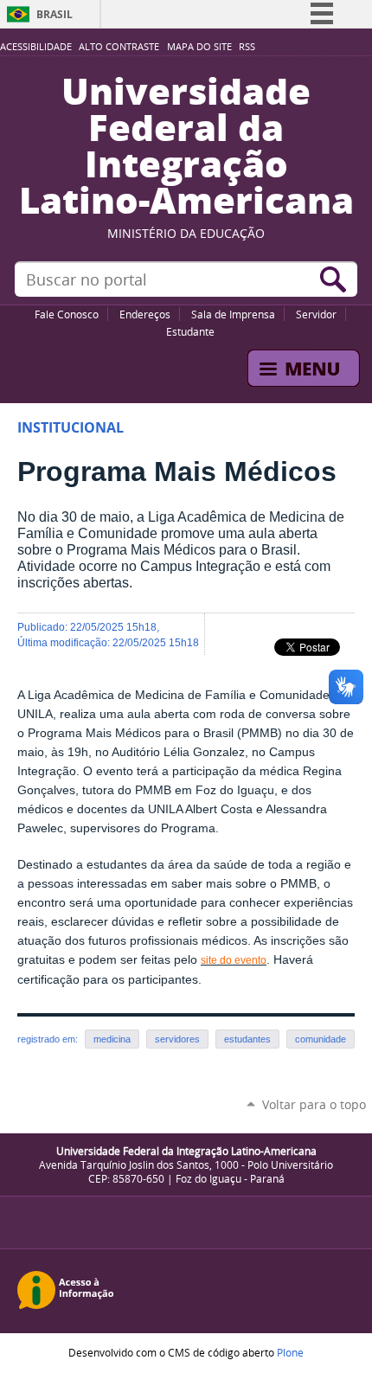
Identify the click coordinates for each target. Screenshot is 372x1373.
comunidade (320, 1039)
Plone (290, 1352)
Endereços (144, 314)
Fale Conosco (67, 314)
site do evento (233, 960)
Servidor (316, 314)
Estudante (190, 331)
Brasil (54, 14)
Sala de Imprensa (233, 314)
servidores (177, 1039)
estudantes (247, 1039)
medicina (112, 1039)
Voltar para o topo (314, 1104)
